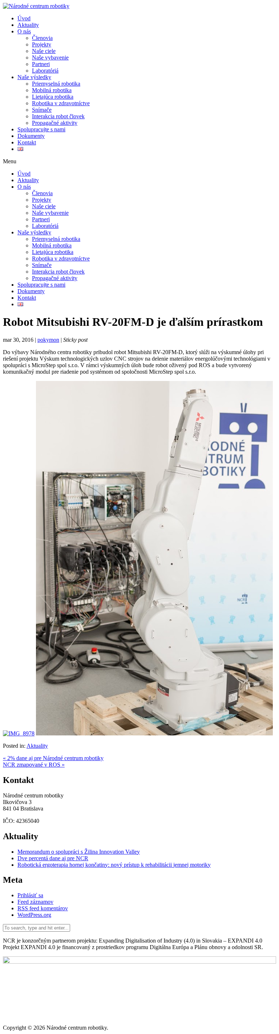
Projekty (41, 44)
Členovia (42, 38)
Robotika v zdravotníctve (61, 103)
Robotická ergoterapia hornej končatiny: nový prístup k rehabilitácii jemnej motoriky (114, 865)
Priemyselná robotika (56, 84)
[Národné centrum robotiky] (36, 6)
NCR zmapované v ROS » (34, 765)
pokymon (48, 340)
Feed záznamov (35, 902)
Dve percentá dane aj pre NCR (52, 858)
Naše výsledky (34, 77)
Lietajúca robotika (52, 97)
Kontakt (26, 142)
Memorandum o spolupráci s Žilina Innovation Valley (78, 852)
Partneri (41, 64)
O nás (24, 31)
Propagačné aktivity (54, 123)
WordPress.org (34, 915)
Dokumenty (31, 136)
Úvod (24, 18)
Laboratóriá (45, 70)
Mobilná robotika (52, 90)
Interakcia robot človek (58, 116)
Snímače (42, 110)
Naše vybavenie (50, 57)
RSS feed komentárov (42, 908)
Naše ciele (44, 51)
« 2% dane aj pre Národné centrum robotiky (53, 758)
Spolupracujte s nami (41, 129)
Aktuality (28, 25)
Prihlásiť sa (30, 895)
